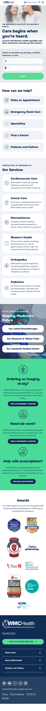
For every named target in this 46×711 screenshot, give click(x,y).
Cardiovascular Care (24, 178)
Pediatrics (17, 282)
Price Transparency (17, 694)
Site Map (5, 698)
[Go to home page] (18, 624)
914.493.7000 (8, 633)
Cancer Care (19, 198)
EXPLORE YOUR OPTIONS (23, 481)
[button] (43, 2)
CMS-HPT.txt (31, 694)
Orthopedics (19, 259)
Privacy (5, 694)
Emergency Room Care (26, 112)
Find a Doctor (20, 135)
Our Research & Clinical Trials (23, 338)
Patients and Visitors (24, 147)
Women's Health (21, 237)
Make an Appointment (25, 100)
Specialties (18, 123)
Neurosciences (20, 217)
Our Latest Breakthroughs (23, 328)
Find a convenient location (23, 404)
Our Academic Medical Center (23, 348)
